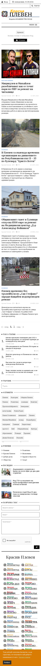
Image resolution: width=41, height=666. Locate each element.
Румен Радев (18, 411)
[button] (33, 24)
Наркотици (26, 424)
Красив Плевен (7, 80)
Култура (34, 429)
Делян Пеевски (8, 438)
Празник (27, 433)
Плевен (5, 397)
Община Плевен (27, 397)
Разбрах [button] (7, 662)
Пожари (18, 433)
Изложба (20, 438)
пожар (21, 420)
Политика (14, 402)
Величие (34, 402)
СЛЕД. (19, 327)
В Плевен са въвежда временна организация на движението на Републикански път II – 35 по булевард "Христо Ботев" (20, 157)
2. (14, 326)
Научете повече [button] (24, 657)
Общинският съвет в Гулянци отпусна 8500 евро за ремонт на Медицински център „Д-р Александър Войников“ (19, 224)
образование (7, 433)
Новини (22, 40)
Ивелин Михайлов (9, 420)
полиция (24, 402)
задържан (6, 424)
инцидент (22, 415)
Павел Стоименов (9, 415)
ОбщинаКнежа (22, 429)
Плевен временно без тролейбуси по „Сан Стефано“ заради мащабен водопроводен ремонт (20, 295)
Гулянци (16, 424)
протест (5, 429)
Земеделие (25, 406)
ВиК (13, 429)
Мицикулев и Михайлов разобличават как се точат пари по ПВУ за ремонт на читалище (17, 88)
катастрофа (6, 411)
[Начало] (17, 40)
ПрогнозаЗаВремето (10, 406)
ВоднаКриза (31, 420)
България (14, 397)
